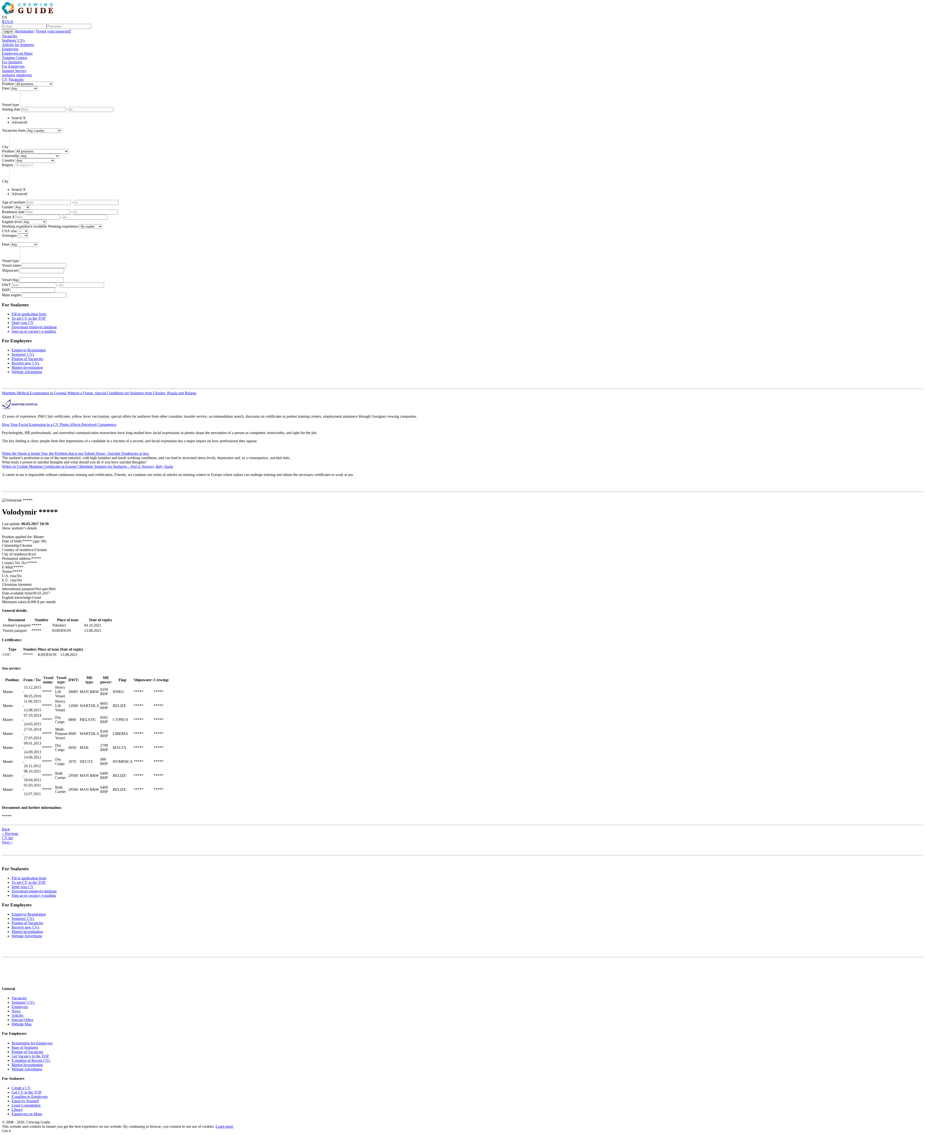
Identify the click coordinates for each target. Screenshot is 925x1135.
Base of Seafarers (25, 1047)
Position (8, 84)
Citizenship (10, 156)
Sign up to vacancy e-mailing (34, 331)
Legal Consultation (26, 1105)
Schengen (9, 235)
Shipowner (10, 270)
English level (12, 222)
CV (4, 79)
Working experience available (24, 226)
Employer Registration (29, 350)
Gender (7, 207)
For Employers (13, 66)
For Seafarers (12, 62)
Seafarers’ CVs (13, 40)
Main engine (11, 295)
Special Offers (22, 1020)
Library (17, 1110)
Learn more (224, 1126)
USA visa (9, 231)
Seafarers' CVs (23, 354)
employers (24, 75)
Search (17, 118)
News (16, 1011)
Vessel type (10, 105)
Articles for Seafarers (18, 45)
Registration (24, 31)
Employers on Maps (17, 53)
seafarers (8, 75)
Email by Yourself (25, 1101)
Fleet (5, 88)
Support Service (14, 71)
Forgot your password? (53, 31)
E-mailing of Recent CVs (31, 1060)
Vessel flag (10, 280)
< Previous (10, 833)
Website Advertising (27, 372)
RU (4, 22)
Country (8, 160)
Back (6, 829)
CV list (7, 838)
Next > (7, 842)
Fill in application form (29, 314)
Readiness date (13, 212)
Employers (10, 49)
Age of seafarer (13, 202)
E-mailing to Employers (30, 1097)
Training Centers (14, 58)
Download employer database (34, 327)
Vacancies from (13, 130)
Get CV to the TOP (26, 1092)
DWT (6, 285)
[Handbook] (6, 979)
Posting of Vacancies (27, 359)
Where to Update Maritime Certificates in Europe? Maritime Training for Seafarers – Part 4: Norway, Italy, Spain (87, 466)
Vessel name (11, 265)
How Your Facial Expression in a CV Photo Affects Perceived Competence (59, 424)
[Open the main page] (28, 13)
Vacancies (9, 36)
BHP (5, 290)
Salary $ (8, 217)
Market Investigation (27, 367)
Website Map (22, 1024)
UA (10, 22)
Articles (17, 1015)
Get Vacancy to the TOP (30, 1056)
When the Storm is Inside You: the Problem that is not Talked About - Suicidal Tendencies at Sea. (75, 453)
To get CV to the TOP (29, 318)
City (5, 147)
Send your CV (23, 323)
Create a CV (21, 1088)
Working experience (63, 226)
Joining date (11, 109)
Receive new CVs (25, 363)
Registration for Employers (32, 1043)
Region (7, 165)
